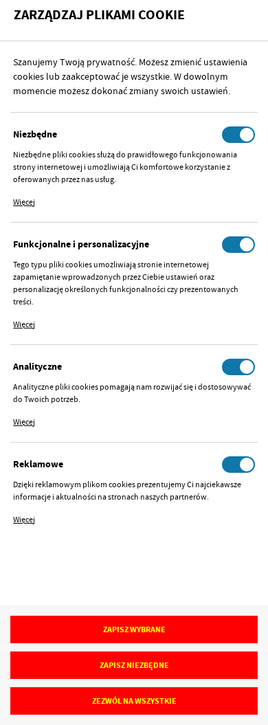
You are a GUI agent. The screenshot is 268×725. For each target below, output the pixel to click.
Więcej (24, 202)
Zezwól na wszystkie (134, 700)
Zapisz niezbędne (134, 665)
